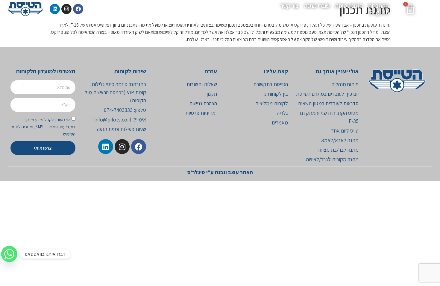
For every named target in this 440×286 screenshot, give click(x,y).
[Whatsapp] (9, 254)
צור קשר (289, 5)
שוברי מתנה (317, 5)
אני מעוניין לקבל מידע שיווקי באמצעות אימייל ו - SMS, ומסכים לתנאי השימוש (43, 127)
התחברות (378, 5)
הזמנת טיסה (349, 5)
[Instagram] (66, 9)
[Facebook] (78, 9)
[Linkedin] (55, 9)
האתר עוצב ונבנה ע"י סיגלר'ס (220, 172)
